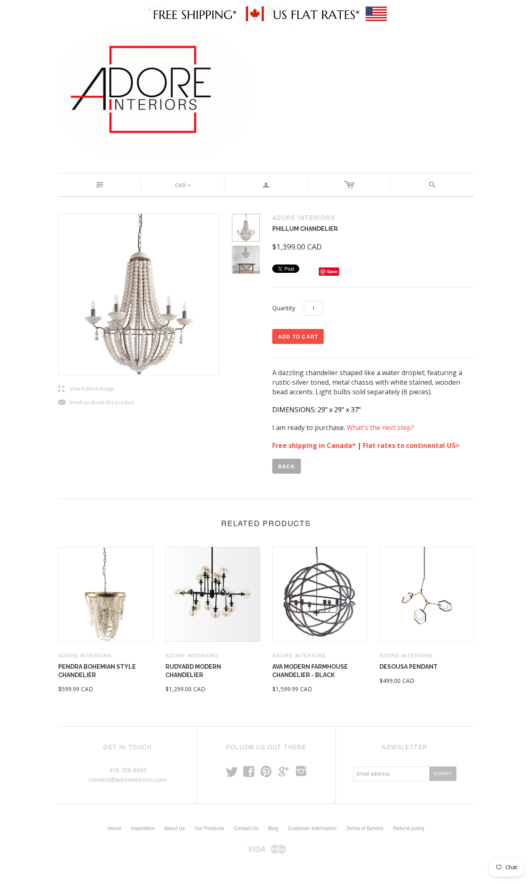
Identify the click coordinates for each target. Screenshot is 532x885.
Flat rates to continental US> (412, 445)
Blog (273, 827)
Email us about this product (96, 402)
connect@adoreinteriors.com (128, 780)
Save (332, 271)
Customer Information (312, 827)
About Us (174, 827)
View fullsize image (86, 389)
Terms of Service (365, 827)
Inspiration (143, 827)
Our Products (209, 827)
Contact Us (246, 827)
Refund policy (408, 827)
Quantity (283, 308)
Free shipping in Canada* (314, 445)
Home (114, 827)
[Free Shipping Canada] (205, 14)
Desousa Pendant (408, 666)
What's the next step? (381, 427)
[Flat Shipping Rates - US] (327, 14)
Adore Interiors (85, 655)
